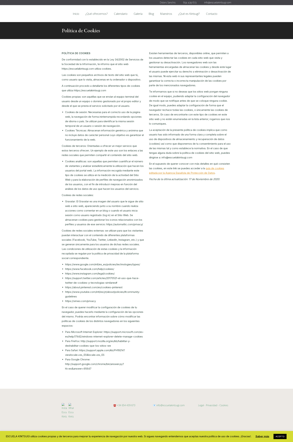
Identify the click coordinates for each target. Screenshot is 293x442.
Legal (201, 405)
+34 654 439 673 (126, 405)
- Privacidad (210, 405)
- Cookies (223, 405)
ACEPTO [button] (280, 436)
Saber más (262, 436)
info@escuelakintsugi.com (170, 405)
